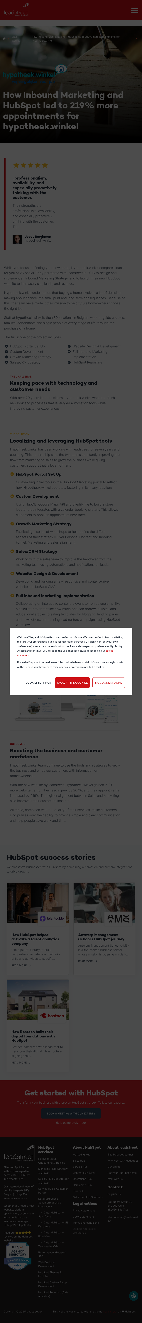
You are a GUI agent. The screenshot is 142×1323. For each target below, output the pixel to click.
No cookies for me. (108, 682)
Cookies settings (38, 682)
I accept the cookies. (72, 682)
